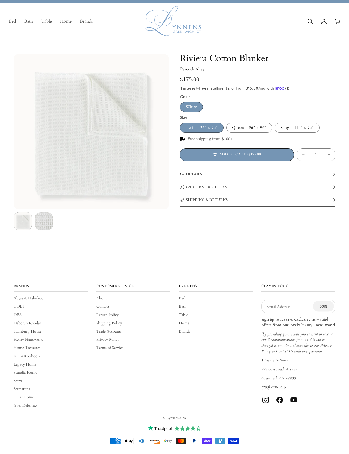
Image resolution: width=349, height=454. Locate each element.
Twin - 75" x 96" (202, 127)
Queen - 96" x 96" (249, 127)
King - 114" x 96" (297, 127)
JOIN (323, 306)
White (191, 106)
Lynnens (173, 418)
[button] (310, 21)
